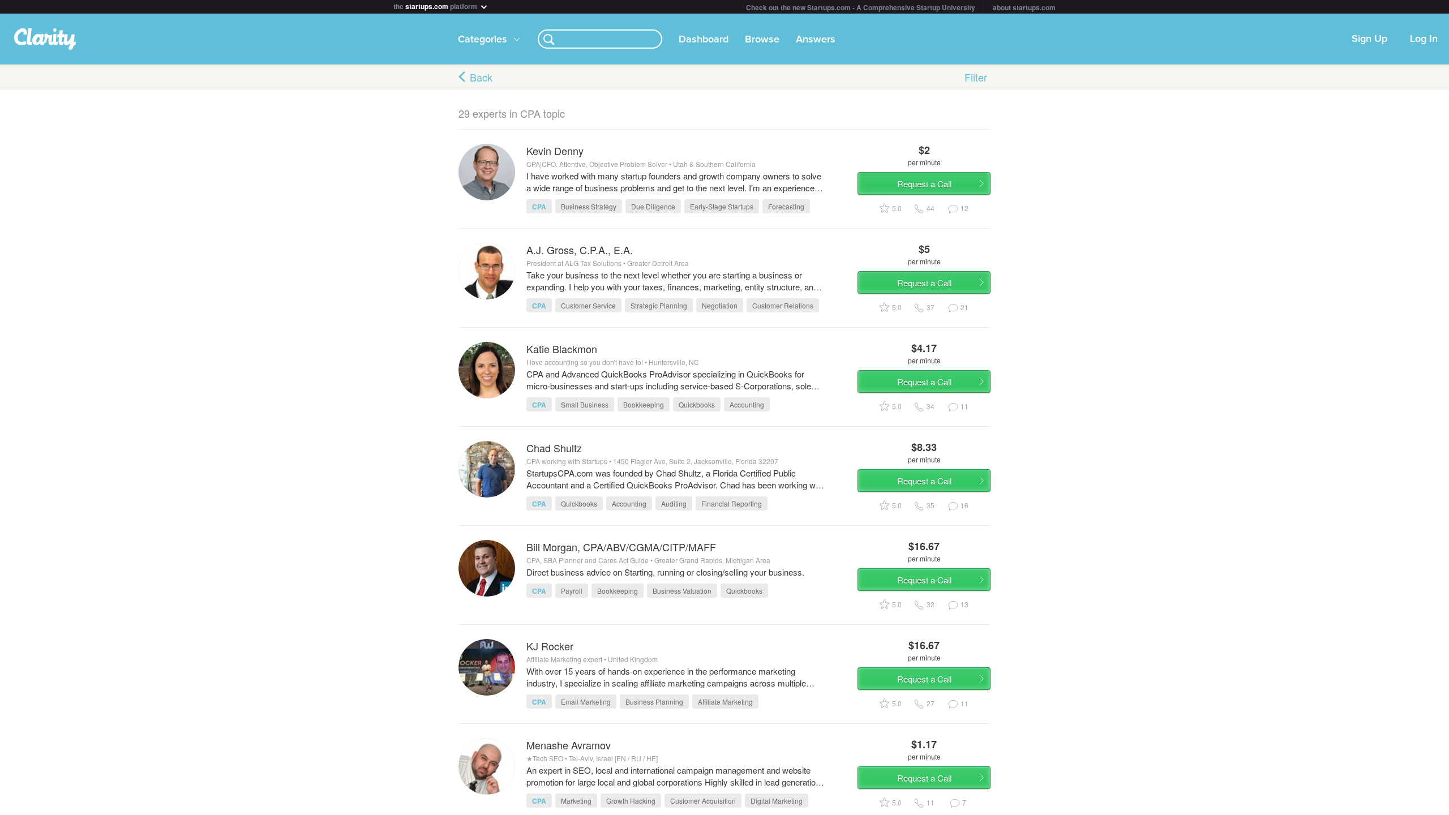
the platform (436, 5)
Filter (975, 77)
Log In (1424, 39)
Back (481, 77)
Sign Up (1369, 39)
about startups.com (1024, 7)
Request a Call (924, 184)
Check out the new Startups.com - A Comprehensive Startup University (860, 7)
